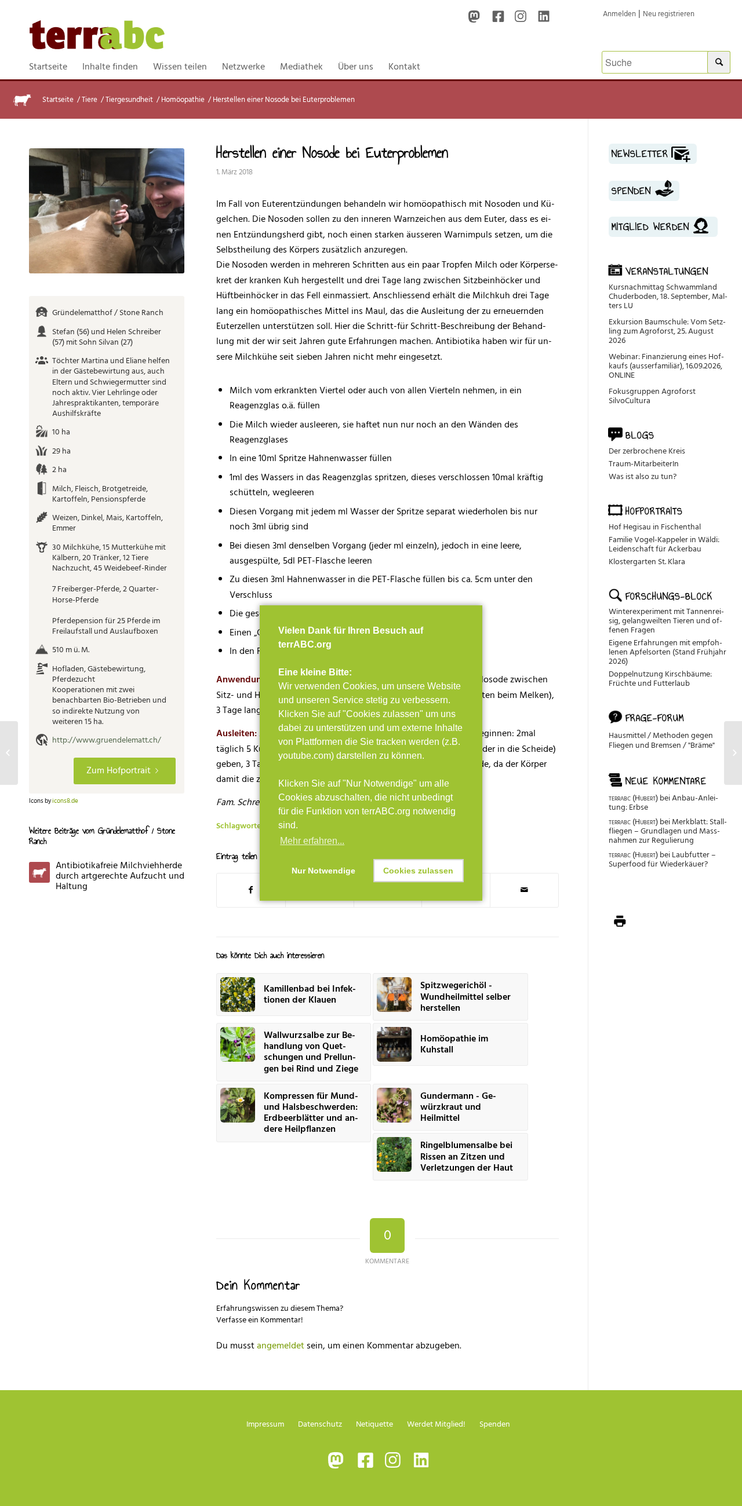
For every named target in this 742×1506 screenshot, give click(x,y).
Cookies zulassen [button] (418, 870)
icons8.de (65, 801)
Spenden (494, 1424)
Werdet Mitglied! (436, 1424)
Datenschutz (320, 1424)
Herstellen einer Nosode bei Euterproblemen (332, 152)
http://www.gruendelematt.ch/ (106, 740)
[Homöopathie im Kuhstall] (733, 753)
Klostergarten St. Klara (647, 561)
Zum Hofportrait (118, 770)
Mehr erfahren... (312, 841)
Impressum (265, 1424)
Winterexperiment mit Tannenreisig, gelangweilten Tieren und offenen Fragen (666, 621)
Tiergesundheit (129, 100)
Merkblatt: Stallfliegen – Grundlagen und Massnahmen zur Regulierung (668, 831)
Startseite (58, 100)
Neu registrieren (668, 14)
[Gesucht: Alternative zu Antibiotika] (9, 753)
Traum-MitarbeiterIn (644, 463)
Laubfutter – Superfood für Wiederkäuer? (662, 859)
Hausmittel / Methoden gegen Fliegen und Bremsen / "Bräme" (662, 740)
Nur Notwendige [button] (323, 870)
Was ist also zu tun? (642, 476)
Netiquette (374, 1424)
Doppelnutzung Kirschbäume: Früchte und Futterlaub (660, 678)
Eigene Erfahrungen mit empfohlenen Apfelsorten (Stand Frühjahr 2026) (667, 652)
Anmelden (619, 14)
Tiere (89, 100)
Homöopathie (183, 100)
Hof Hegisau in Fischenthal (655, 526)
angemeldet (280, 1345)
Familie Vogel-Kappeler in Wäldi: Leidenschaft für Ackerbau (664, 544)
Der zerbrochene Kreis (647, 451)
